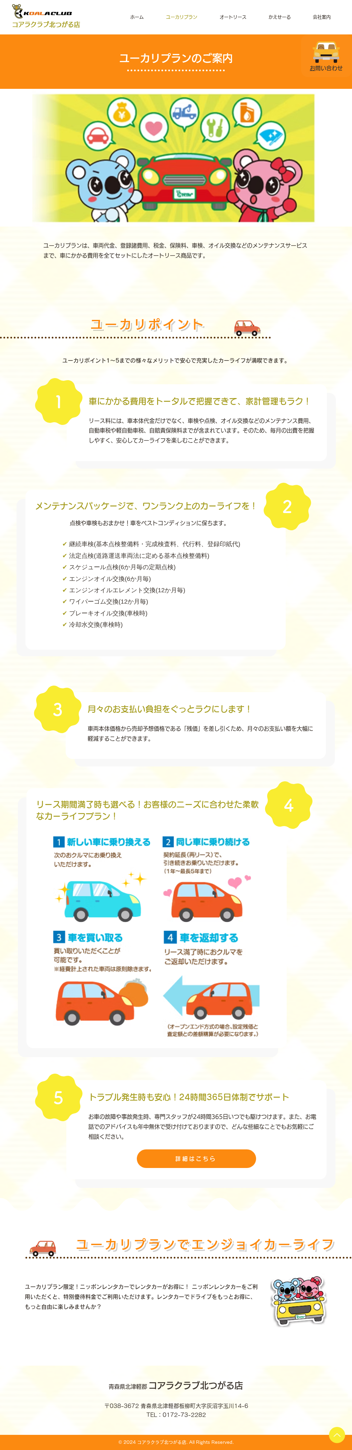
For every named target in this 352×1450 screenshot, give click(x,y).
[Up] (337, 1435)
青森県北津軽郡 (128, 1386)
